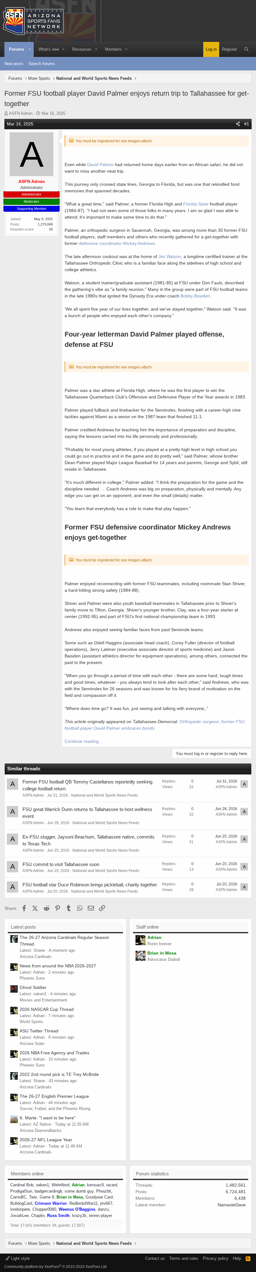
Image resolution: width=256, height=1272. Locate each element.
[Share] (238, 124)
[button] (30, 49)
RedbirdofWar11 (83, 1203)
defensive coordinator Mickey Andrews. (117, 243)
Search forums (41, 63)
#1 (246, 123)
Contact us (155, 1258)
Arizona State (32, 1043)
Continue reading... (83, 741)
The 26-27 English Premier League (54, 1096)
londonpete (20, 1209)
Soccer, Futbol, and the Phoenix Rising (55, 1108)
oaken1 (42, 1185)
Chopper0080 (44, 1209)
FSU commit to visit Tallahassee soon (60, 864)
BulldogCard (21, 1203)
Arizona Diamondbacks (41, 1130)
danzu (103, 1209)
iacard (111, 1185)
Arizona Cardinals (36, 956)
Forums (16, 49)
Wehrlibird (60, 1185)
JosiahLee (19, 1215)
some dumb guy (79, 1191)
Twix (33, 1197)
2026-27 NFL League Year (46, 1139)
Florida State (196, 203)
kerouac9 (95, 1185)
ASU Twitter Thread (39, 1030)
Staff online (147, 927)
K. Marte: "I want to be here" (48, 1117)
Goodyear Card (99, 1197)
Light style (20, 1258)
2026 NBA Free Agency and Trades (54, 1052)
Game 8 (47, 1197)
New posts (13, 63)
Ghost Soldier (33, 987)
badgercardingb (48, 1191)
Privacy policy (216, 1258)
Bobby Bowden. (195, 295)
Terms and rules (183, 1258)
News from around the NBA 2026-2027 (58, 965)
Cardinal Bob (21, 1185)
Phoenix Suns (32, 978)
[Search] (246, 49)
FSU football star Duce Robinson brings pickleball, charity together (89, 884)
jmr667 (106, 1203)
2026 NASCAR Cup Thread (47, 1009)
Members (113, 49)
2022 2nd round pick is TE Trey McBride (59, 1074)
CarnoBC (18, 1197)
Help (237, 1258)
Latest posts (23, 927)
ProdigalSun (21, 1191)
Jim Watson (169, 256)
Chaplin (38, 1215)
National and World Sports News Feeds (104, 795)
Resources (81, 49)
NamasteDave (232, 1204)
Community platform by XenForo (55, 1266)
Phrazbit (103, 1191)
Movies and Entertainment (43, 1000)
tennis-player (100, 1215)
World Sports (31, 1021)
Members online (27, 1173)
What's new (48, 49)
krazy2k (79, 1215)
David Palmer (101, 164)
